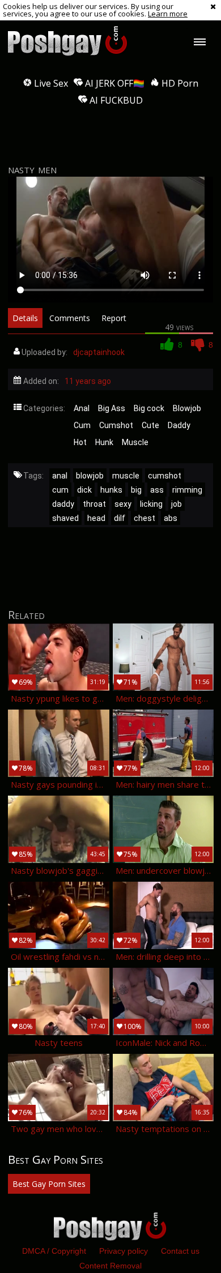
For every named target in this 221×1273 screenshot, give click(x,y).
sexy (122, 504)
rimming (187, 489)
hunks (111, 489)
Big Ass (111, 408)
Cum (82, 425)
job (176, 504)
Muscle (135, 442)
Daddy (179, 425)
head (96, 518)
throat (94, 504)
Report (113, 318)
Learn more (168, 13)
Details (25, 318)
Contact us (180, 1250)
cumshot (164, 475)
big (136, 489)
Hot (80, 442)
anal (59, 475)
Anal (82, 408)
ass (157, 489)
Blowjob (187, 408)
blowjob (90, 475)
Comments (69, 318)
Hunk (104, 442)
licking (151, 504)
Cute (150, 425)
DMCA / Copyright (54, 1250)
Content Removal (110, 1265)
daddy (63, 504)
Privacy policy (123, 1250)
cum (60, 489)
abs (170, 518)
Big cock (149, 408)
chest (144, 518)
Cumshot (116, 425)
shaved (65, 518)
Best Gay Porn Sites (49, 1183)
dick (84, 489)
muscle (125, 475)
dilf (119, 518)
